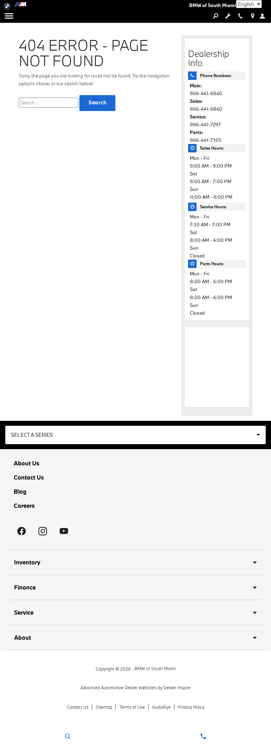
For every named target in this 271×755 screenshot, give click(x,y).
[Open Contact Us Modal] (203, 736)
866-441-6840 (206, 93)
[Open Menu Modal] (9, 16)
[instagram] (42, 531)
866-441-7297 (205, 124)
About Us (26, 463)
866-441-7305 (206, 140)
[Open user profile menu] (265, 16)
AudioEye (161, 707)
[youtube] (64, 531)
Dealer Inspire (177, 687)
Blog (20, 491)
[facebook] (21, 531)
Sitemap (104, 707)
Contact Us (29, 477)
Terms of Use (132, 707)
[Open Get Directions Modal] (252, 16)
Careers (24, 505)
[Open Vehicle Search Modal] (215, 16)
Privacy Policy (191, 707)
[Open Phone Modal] (240, 16)
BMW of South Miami (155, 668)
